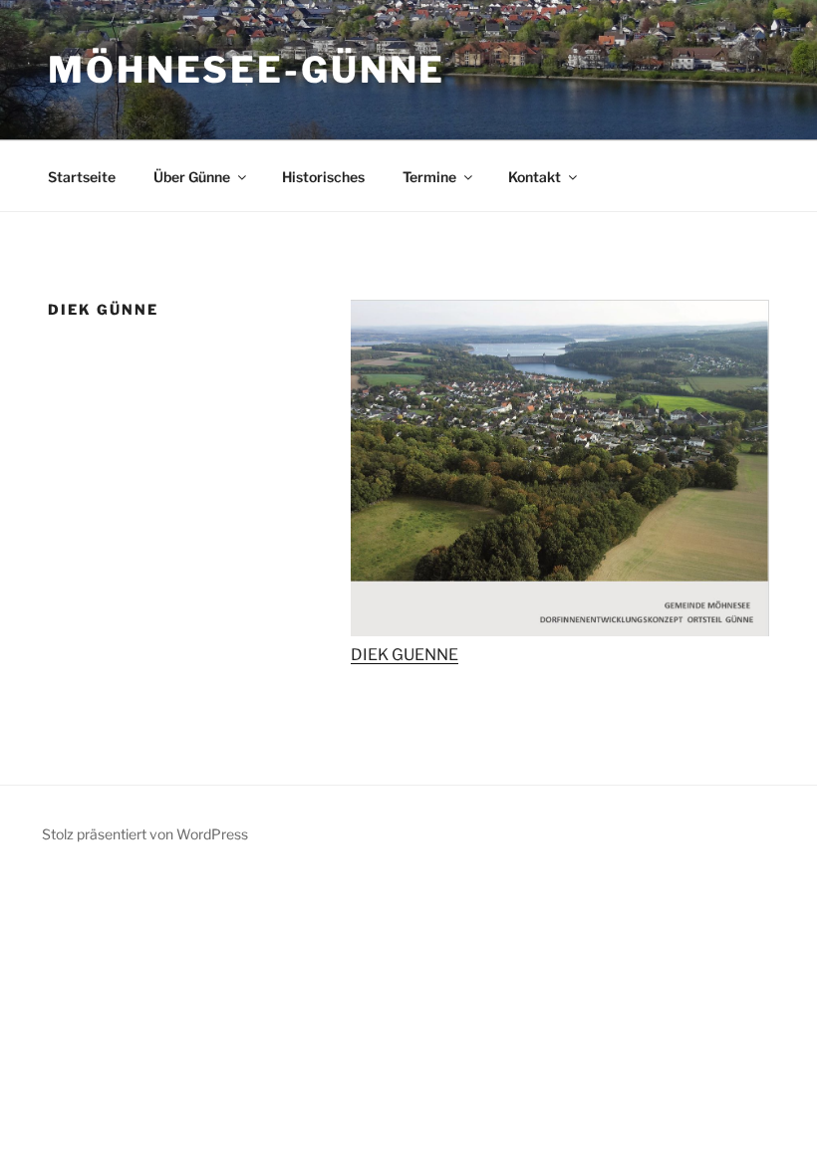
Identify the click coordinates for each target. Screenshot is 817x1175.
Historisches (323, 176)
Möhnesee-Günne (246, 70)
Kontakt (534, 176)
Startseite (82, 176)
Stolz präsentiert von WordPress (145, 833)
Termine (429, 176)
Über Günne (191, 176)
